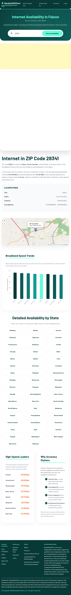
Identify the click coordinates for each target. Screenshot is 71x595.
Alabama (13, 330)
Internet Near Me (43, 4)
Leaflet (51, 244)
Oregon (12, 415)
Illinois (12, 359)
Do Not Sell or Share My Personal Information (31, 563)
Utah (35, 429)
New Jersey (58, 394)
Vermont (58, 429)
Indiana (35, 359)
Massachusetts (58, 373)
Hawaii (35, 351)
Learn (65, 3)
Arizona (58, 330)
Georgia (12, 351)
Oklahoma (58, 408)
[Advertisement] (35, 56)
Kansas (12, 366)
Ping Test (16, 555)
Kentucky (35, 366)
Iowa (58, 359)
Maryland (35, 373)
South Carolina (13, 422)
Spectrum (4, 561)
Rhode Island (58, 415)
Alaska (35, 330)
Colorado (58, 337)
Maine (13, 373)
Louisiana (58, 366)
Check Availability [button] (52, 33)
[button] (35, 230)
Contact (27, 550)
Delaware (35, 344)
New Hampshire (35, 394)
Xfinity (3, 564)
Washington (35, 436)
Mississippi (58, 380)
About (26, 547)
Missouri (12, 387)
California (35, 337)
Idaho (58, 351)
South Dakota (35, 422)
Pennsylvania (35, 415)
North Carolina (58, 401)
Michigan (13, 380)
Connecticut (12, 344)
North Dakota (12, 408)
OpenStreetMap (58, 244)
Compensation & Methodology (29, 558)
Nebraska (58, 387)
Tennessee (58, 422)
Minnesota (35, 380)
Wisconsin (12, 444)
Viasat (3, 558)
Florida (58, 344)
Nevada (12, 394)
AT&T (3, 554)
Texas (12, 429)
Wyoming (35, 444)
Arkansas (12, 337)
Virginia (12, 436)
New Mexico (12, 401)
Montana (35, 387)
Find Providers (4, 550)
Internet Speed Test (27, 4)
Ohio (35, 408)
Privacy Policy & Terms (31, 554)
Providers (56, 3)
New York (35, 401)
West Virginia (58, 436)
